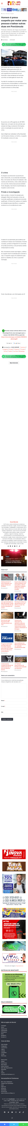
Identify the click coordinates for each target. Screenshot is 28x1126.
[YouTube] (15, 546)
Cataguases (4, 1046)
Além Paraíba (4, 1044)
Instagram (5, 349)
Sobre (8, 1100)
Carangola (3, 1025)
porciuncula (14, 363)
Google (11, 349)
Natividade (3, 1089)
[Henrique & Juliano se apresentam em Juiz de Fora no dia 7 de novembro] (21, 596)
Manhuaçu (3, 1055)
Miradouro (3, 1035)
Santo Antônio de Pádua (7, 1093)
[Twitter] (13, 546)
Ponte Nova (4, 1063)
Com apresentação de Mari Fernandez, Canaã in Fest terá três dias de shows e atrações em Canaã (7, 604)
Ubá (2, 1071)
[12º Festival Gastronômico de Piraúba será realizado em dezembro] (21, 658)
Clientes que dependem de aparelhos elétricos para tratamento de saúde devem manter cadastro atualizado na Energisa (21, 625)
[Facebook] (11, 546)
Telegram (16, 349)
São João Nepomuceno (6, 1067)
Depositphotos (19, 965)
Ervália (2, 1054)
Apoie (17, 1102)
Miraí (2, 1033)
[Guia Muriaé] (14, 3)
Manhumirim (4, 1059)
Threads (22, 349)
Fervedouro (4, 1032)
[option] (14, 557)
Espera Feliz (4, 1029)
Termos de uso (14, 1100)
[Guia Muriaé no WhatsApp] (14, 44)
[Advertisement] (14, 107)
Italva (2, 1085)
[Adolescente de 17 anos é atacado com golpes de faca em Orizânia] (7, 577)
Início (3, 13)
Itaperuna (3, 1086)
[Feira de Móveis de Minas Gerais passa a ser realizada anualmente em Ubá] (21, 637)
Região (12, 13)
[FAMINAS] (14, 9)
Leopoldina (3, 1052)
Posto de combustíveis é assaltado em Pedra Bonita (13, 561)
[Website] (8, 546)
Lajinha (3, 1049)
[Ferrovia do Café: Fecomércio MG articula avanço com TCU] (7, 615)
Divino (2, 1027)
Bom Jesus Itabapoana (6, 1081)
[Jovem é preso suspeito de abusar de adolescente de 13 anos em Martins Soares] (7, 658)
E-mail (3, 706)
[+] (5, 1037)
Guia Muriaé (5, 39)
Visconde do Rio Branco (7, 1074)
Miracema (3, 1088)
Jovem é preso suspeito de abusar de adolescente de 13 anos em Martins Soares (7, 666)
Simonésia (3, 1069)
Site (2, 712)
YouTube (15, 351)
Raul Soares (4, 1064)
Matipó (3, 1061)
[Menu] (2, 4)
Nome (3, 700)
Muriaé (3, 1037)
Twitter (10, 351)
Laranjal (3, 1051)
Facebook (23, 347)
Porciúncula (4, 1091)
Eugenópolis (4, 1030)
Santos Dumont (5, 1066)
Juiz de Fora (4, 1047)
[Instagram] (17, 546)
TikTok (5, 351)
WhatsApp (21, 351)
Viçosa (2, 1072)
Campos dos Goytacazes (7, 1083)
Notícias (8, 13)
